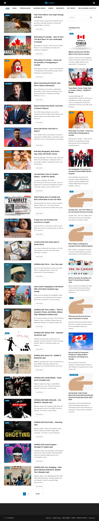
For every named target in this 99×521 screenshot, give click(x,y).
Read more (40, 29)
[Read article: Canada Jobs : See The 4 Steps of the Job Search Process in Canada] (81, 198)
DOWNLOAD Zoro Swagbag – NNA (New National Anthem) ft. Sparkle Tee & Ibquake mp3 (48, 469)
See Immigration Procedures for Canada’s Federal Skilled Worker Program (80, 171)
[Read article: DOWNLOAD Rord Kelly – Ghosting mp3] (17, 430)
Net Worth (71, 8)
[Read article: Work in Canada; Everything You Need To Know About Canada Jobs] (81, 266)
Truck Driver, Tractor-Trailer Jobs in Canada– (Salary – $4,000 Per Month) (80, 90)
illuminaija (11, 518)
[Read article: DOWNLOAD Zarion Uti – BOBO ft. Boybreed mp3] (17, 364)
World (7, 15)
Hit (6, 197)
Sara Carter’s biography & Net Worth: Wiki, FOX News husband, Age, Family (49, 289)
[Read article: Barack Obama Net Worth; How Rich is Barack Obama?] (17, 114)
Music (14, 8)
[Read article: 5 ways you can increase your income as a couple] (17, 228)
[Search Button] (94, 3)
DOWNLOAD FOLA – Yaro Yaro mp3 (48, 264)
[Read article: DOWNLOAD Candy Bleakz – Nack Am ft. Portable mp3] (17, 386)
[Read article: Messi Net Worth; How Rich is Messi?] (17, 137)
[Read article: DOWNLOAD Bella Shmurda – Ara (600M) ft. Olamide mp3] (17, 408)
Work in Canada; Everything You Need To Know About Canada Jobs (80, 280)
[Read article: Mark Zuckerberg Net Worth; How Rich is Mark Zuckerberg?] (17, 91)
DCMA (73, 518)
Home (8, 8)
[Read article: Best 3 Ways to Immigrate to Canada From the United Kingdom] (81, 232)
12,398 (37, 494)
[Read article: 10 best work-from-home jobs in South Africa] (17, 250)
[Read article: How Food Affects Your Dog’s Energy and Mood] (17, 23)
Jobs (7, 37)
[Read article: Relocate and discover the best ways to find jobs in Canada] (81, 305)
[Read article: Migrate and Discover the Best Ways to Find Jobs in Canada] (81, 40)
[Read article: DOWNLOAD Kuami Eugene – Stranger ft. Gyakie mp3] (17, 453)
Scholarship (74, 374)
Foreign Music (25, 8)
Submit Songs (57, 518)
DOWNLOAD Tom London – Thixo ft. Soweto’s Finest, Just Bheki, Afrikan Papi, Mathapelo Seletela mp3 (48, 312)
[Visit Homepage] (49, 3)
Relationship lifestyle (87, 8)
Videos (50, 8)
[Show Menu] (5, 3)
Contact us (92, 518)
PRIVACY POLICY (82, 518)
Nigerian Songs (39, 8)
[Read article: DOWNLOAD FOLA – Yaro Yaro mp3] (17, 272)
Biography (60, 8)
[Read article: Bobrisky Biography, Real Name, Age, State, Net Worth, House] (17, 160)
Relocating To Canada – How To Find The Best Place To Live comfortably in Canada (48, 39)
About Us (48, 518)
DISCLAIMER (66, 518)
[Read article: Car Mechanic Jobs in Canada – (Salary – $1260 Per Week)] (17, 182)
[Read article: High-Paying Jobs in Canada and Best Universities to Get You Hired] (17, 205)
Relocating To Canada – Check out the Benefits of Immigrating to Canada (47, 62)
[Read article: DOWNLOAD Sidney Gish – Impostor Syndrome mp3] (17, 341)
